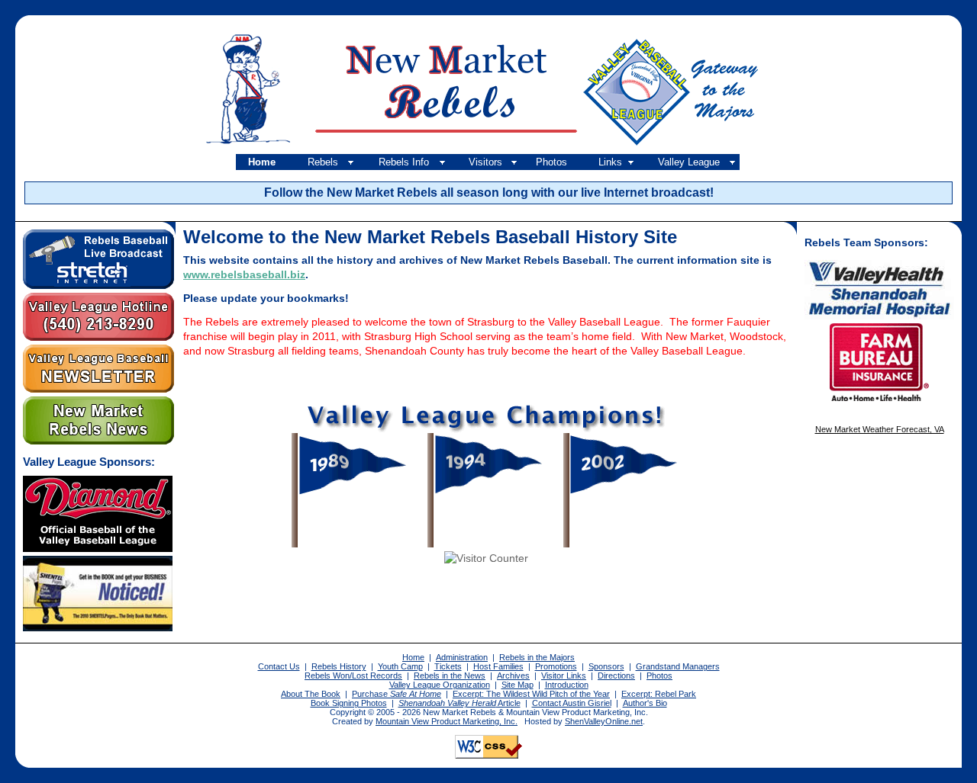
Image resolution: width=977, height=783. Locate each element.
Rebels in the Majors (537, 657)
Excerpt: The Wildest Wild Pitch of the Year (531, 693)
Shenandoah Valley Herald (447, 703)
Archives (513, 675)
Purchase (396, 693)
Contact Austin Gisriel (571, 703)
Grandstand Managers (678, 666)
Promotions (556, 666)
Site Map (517, 684)
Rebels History (338, 666)
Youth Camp (400, 666)
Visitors (485, 162)
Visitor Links (563, 675)
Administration (462, 657)
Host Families (498, 666)
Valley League (689, 162)
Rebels (323, 162)
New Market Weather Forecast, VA (879, 429)
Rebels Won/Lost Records (353, 675)
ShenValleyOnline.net (604, 721)
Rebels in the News (449, 675)
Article (508, 703)
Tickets (448, 666)
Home (262, 162)
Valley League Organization (439, 684)
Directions (616, 675)
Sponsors (606, 666)
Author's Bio (645, 703)
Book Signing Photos (349, 703)
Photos (551, 162)
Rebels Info (404, 162)
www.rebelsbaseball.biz (244, 275)
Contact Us (279, 666)
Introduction (566, 684)
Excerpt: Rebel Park (658, 693)
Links (610, 162)
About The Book (310, 693)
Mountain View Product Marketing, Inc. (447, 721)
